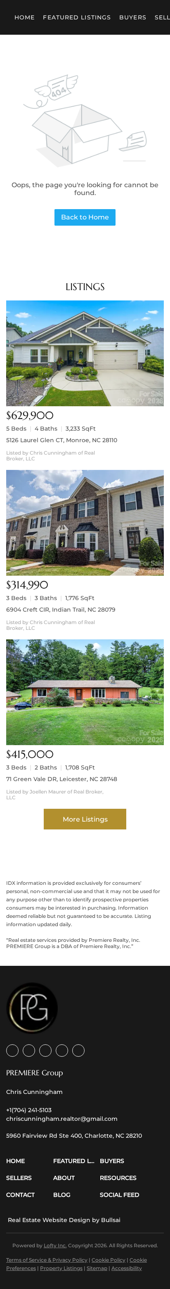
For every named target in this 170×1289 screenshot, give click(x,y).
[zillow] (45, 1050)
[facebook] (12, 1050)
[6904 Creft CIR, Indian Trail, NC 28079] (85, 523)
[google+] (78, 1050)
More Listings (85, 819)
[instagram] (62, 1050)
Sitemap (97, 1268)
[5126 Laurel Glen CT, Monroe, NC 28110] (85, 353)
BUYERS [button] (132, 17)
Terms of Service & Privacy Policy (46, 1260)
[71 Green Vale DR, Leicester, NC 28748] (85, 692)
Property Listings (61, 1268)
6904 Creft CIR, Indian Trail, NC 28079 (61, 609)
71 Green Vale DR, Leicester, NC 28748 (61, 779)
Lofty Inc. (55, 1245)
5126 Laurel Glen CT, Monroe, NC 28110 (61, 440)
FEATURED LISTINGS (77, 17)
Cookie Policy (108, 1260)
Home (24, 17)
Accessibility (126, 1268)
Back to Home (85, 217)
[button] (29, 1161)
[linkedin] (29, 1050)
